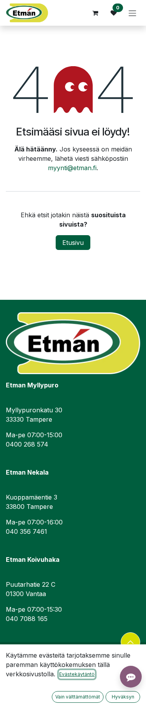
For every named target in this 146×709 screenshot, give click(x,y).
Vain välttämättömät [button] (77, 697)
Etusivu (73, 242)
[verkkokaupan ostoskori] (95, 13)
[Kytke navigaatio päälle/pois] (132, 13)
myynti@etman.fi (72, 168)
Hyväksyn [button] (123, 697)
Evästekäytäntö (77, 674)
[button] (130, 642)
